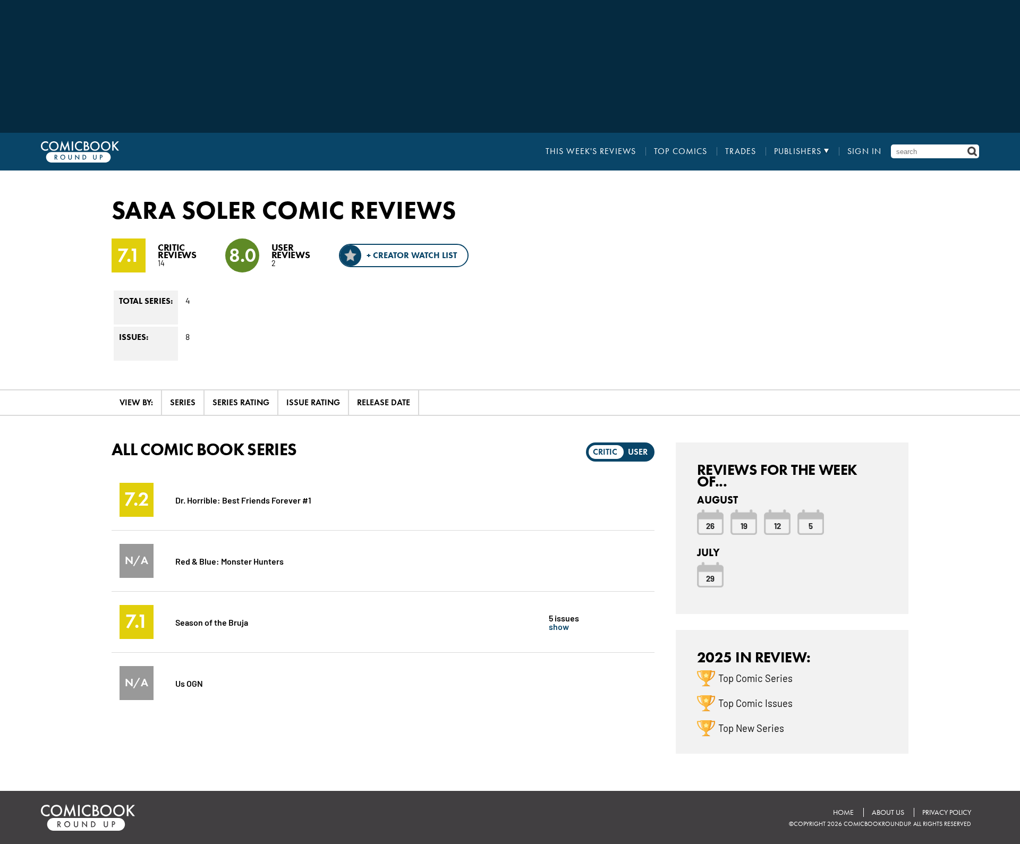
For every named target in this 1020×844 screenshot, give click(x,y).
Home (843, 812)
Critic (605, 452)
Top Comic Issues (755, 702)
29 (710, 578)
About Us (888, 812)
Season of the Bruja (211, 621)
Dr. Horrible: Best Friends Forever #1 (243, 499)
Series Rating (240, 402)
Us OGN (189, 682)
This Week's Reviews (591, 151)
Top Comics (680, 151)
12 (777, 525)
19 (744, 525)
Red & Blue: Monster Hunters (229, 560)
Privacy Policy (946, 812)
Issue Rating (313, 402)
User (638, 452)
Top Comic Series (755, 677)
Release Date (383, 402)
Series (183, 402)
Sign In (864, 151)
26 (710, 525)
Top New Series (751, 727)
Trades (740, 151)
